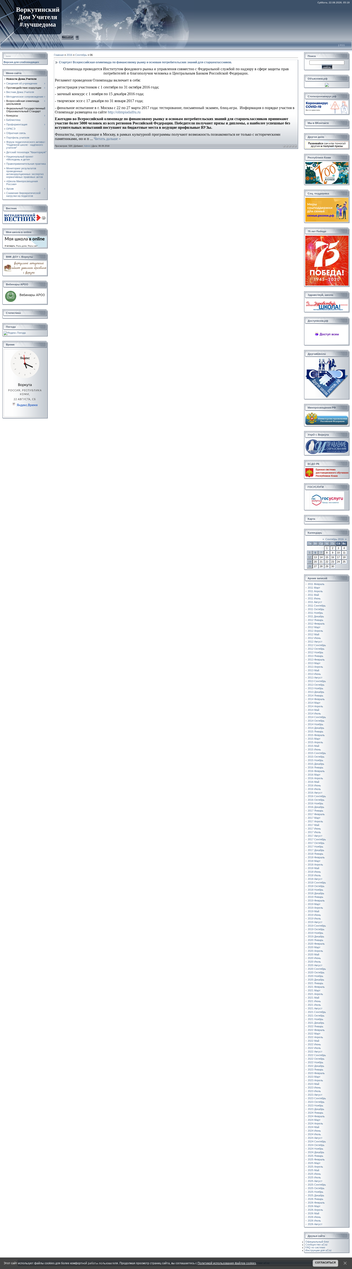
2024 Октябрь (316, 1145)
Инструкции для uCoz (318, 1250)
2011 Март (314, 587)
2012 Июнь (314, 638)
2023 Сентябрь (317, 1098)
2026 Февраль (316, 1202)
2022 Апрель (315, 1037)
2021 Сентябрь (317, 1012)
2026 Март (314, 1206)
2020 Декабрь (316, 979)
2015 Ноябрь (315, 760)
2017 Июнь (314, 828)
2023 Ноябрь (315, 1105)
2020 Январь (315, 940)
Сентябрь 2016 (334, 539)
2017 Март (314, 817)
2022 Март (314, 1033)
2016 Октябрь (316, 799)
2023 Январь (315, 1069)
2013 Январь (315, 656)
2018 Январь (315, 853)
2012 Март (314, 627)
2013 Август (315, 677)
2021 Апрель (315, 994)
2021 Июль (314, 1004)
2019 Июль (314, 918)
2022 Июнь (314, 1044)
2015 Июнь (314, 749)
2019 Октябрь (316, 929)
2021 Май (313, 997)
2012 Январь (315, 620)
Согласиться (325, 1262)
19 (309, 561)
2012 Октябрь (316, 648)
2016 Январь (315, 767)
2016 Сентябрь (317, 796)
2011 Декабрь (316, 616)
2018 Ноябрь (315, 889)
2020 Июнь (314, 958)
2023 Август (315, 1094)
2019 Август (315, 922)
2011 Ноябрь (315, 612)
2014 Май (313, 709)
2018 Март (314, 861)
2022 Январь (315, 1026)
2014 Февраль (316, 699)
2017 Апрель (315, 821)
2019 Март (314, 904)
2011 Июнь (314, 598)
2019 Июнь (314, 914)
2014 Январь (315, 695)
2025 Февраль (316, 1159)
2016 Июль (314, 789)
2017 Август (315, 835)
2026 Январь (315, 1199)
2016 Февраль (316, 771)
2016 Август (315, 792)
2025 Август (315, 1181)
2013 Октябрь (316, 684)
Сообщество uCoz (316, 1244)
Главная (67, 36)
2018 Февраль (316, 857)
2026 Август (315, 1224)
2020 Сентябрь (317, 968)
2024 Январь (315, 1112)
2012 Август (315, 641)
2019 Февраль (316, 900)
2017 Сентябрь (317, 839)
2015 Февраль (316, 735)
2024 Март (314, 1119)
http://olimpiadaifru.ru (124, 112)
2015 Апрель (315, 742)
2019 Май (313, 911)
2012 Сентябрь (317, 645)
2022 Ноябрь (315, 1062)
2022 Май (313, 1040)
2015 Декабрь (316, 763)
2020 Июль (314, 961)
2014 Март (314, 702)
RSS (342, 45)
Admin (87, 146)
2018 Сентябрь (317, 882)
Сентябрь (81, 54)
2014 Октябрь (316, 720)
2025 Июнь (314, 1173)
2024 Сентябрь (317, 1141)
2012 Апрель (315, 630)
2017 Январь (315, 810)
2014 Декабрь (316, 727)
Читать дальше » (107, 139)
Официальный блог (317, 1241)
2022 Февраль (316, 1030)
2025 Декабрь (316, 1195)
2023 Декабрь (316, 1109)
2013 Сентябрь (317, 681)
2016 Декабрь (316, 807)
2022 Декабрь (316, 1065)
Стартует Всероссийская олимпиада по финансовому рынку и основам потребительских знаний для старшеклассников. (145, 62)
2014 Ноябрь (315, 724)
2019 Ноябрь (315, 932)
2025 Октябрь (316, 1188)
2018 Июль (314, 875)
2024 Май (313, 1127)
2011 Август (315, 602)
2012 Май (313, 634)
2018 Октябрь (316, 886)
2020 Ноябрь (315, 976)
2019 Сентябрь (317, 925)
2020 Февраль (316, 943)
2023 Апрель (315, 1080)
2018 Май (313, 868)
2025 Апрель (315, 1166)
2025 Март (314, 1163)
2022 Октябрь (316, 1058)
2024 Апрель (315, 1123)
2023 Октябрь (316, 1101)
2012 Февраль (316, 623)
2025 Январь (315, 1155)
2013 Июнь (314, 674)
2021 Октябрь (316, 1015)
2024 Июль (314, 1134)
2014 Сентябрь (317, 717)
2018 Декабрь (316, 893)
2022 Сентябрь (317, 1055)
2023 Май (313, 1083)
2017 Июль (314, 832)
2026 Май (313, 1213)
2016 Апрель (315, 778)
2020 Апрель (315, 950)
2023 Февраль (316, 1073)
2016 (69, 54)
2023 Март (314, 1076)
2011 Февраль (316, 584)
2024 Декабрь (316, 1152)
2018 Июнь (314, 871)
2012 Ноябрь (315, 652)
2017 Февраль (316, 814)
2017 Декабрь (316, 850)
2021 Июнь (314, 1001)
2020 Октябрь (316, 972)
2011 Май (313, 594)
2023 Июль (314, 1091)
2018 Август (315, 878)
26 (309, 566)
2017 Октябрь (316, 843)
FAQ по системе (315, 1247)
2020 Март (314, 947)
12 (309, 557)
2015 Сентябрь (317, 753)
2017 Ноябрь (315, 846)
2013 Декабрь (316, 691)
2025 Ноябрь (315, 1191)
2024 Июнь (314, 1130)
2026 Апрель (315, 1209)
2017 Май (313, 825)
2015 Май (313, 745)
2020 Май (313, 954)
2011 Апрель (315, 591)
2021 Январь (315, 983)
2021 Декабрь (316, 1022)
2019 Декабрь (316, 936)
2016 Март (314, 774)
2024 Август (315, 1137)
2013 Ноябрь (315, 688)
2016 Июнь (314, 785)
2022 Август (315, 1051)
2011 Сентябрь (317, 605)
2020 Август (315, 965)
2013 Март (314, 663)
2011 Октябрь (316, 609)
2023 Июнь (314, 1087)
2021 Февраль (316, 986)
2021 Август (315, 1008)
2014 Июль (314, 713)
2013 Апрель (315, 666)
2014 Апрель (315, 706)
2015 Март (314, 738)
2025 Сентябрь (317, 1184)
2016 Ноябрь (315, 803)
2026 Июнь (314, 1217)
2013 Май (313, 670)
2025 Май (313, 1170)
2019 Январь (315, 896)
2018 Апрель (315, 864)
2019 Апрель (315, 907)
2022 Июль (314, 1048)
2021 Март (314, 990)
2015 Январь (315, 731)
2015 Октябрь (316, 756)
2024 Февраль (316, 1116)
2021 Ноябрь (315, 1019)
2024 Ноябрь (315, 1148)
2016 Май (313, 781)
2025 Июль (314, 1177)
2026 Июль (314, 1220)
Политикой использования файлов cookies (227, 1263)
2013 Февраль (316, 659)
